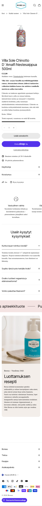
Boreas (10, 495)
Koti (3, 13)
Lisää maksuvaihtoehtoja (21, 150)
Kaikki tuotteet (14, 13)
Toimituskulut (18, 76)
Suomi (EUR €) (10, 475)
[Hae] (34, 5)
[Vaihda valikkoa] (2, 5)
